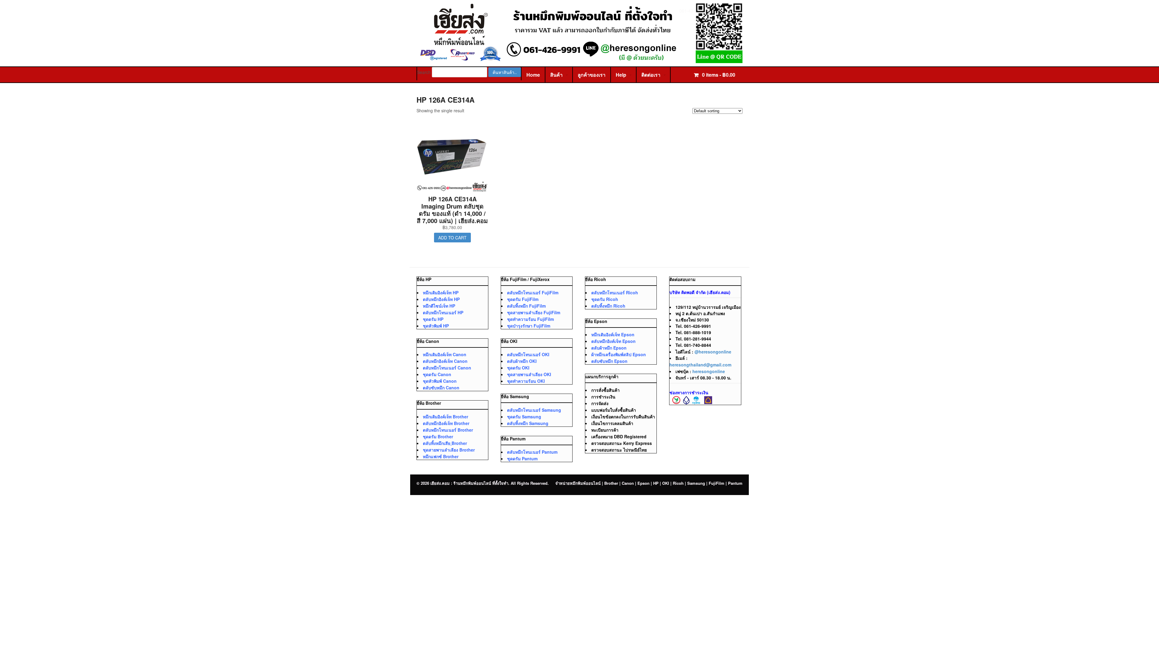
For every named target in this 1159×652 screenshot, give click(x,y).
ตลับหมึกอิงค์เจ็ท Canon (445, 361)
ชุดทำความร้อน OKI (526, 381)
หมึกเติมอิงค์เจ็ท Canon (444, 354)
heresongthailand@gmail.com (700, 365)
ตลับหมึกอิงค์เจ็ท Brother (446, 423)
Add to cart (452, 238)
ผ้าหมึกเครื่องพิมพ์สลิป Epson (618, 354)
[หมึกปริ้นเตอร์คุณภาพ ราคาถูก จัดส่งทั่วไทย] (579, 60)
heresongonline (708, 371)
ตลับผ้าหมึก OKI (522, 361)
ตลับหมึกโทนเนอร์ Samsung (534, 410)
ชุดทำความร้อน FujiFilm (530, 319)
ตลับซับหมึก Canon (441, 388)
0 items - (718, 74)
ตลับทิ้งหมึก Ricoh (608, 306)
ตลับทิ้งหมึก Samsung (527, 423)
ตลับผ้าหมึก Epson (609, 348)
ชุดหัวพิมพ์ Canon (440, 381)
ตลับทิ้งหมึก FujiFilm (526, 306)
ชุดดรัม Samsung (524, 417)
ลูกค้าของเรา (591, 74)
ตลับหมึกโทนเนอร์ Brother (448, 430)
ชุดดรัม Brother (438, 436)
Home (533, 74)
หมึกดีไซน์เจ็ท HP (439, 306)
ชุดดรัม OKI (518, 368)
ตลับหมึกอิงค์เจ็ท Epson (613, 341)
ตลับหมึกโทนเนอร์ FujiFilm (532, 292)
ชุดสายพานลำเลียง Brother (449, 450)
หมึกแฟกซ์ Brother (440, 456)
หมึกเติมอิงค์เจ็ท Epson (612, 334)
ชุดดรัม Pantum (522, 458)
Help (621, 74)
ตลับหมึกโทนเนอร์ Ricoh (614, 292)
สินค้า (556, 74)
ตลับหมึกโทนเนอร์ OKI (528, 354)
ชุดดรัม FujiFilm (522, 299)
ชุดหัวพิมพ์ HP (436, 326)
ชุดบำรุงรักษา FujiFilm (528, 326)
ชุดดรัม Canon (437, 374)
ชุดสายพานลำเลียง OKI (529, 374)
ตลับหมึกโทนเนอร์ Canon (447, 368)
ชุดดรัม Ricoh (604, 299)
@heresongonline (712, 352)
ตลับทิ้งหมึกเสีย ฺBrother (445, 443)
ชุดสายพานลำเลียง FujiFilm (533, 312)
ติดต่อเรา (650, 74)
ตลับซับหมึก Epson (609, 361)
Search (424, 72)
